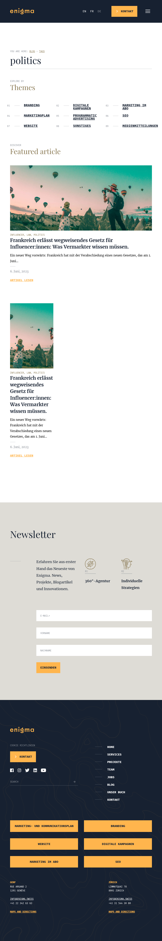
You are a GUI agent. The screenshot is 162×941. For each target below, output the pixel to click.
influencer (17, 235)
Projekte (114, 762)
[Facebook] (12, 770)
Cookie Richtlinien (22, 745)
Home (110, 747)
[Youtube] (43, 770)
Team (110, 769)
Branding (32, 105)
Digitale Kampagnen (82, 107)
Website (31, 125)
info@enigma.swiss (22, 899)
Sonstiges (82, 125)
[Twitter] (27, 770)
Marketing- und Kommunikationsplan (44, 826)
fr (92, 11)
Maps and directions (23, 911)
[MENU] (148, 11)
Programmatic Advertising (85, 117)
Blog (110, 785)
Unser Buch (116, 792)
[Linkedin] (35, 770)
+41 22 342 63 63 (21, 903)
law (29, 235)
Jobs (110, 777)
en (84, 11)
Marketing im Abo (134, 107)
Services (114, 754)
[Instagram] (19, 770)
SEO (125, 115)
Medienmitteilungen (137, 125)
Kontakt (113, 800)
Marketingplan (37, 115)
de (99, 11)
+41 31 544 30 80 (120, 903)
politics (39, 235)
